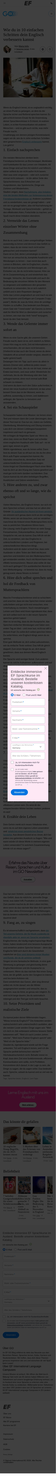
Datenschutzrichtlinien (23, 778)
